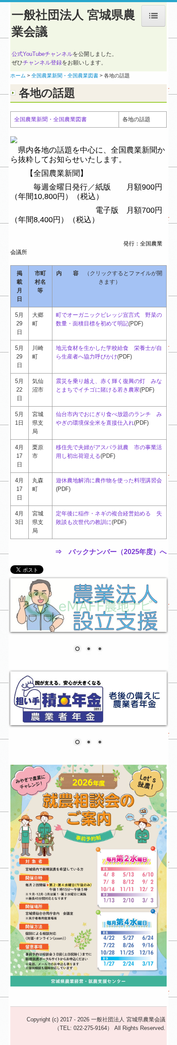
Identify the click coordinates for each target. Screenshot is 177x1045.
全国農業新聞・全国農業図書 (50, 119)
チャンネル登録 (42, 62)
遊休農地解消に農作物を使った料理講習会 (109, 480)
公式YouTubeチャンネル (42, 54)
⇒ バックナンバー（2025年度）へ (111, 551)
